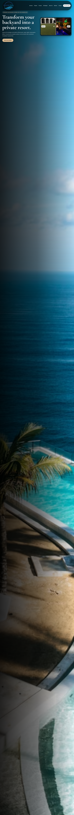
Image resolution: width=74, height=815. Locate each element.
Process (40, 5)
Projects (35, 5)
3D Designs (45, 5)
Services (31, 5)
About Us (50, 5)
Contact (60, 5)
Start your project (8, 40)
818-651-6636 (66, 5)
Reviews (55, 5)
